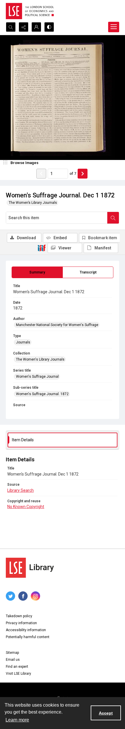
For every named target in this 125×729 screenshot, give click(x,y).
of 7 (72, 173)
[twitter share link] (10, 596)
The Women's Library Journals (40, 359)
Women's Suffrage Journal (37, 377)
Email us (13, 660)
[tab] (37, 272)
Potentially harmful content (27, 637)
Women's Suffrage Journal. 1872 (42, 394)
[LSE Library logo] (30, 568)
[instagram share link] (35, 596)
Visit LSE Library (18, 674)
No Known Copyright (25, 506)
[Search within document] (113, 218)
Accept (106, 713)
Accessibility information (26, 630)
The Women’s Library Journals (33, 203)
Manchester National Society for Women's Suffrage (57, 325)
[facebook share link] (23, 596)
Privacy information (21, 623)
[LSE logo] (30, 11)
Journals (23, 342)
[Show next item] (83, 174)
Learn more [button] (17, 719)
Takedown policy (19, 616)
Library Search (20, 490)
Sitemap (12, 653)
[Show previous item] (41, 174)
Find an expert (17, 667)
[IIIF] (41, 248)
